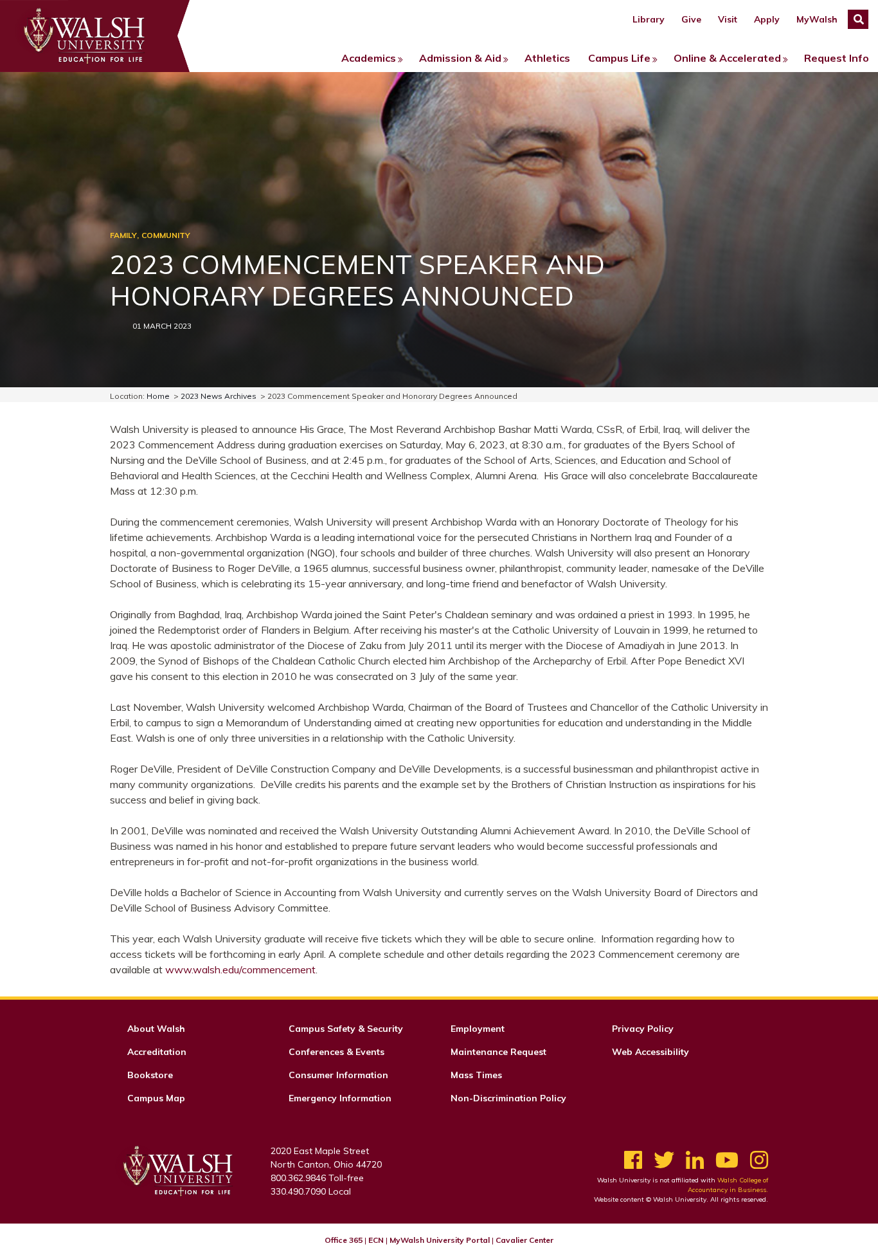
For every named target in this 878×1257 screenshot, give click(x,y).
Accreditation (156, 1052)
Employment (478, 1028)
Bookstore (150, 1075)
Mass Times (476, 1075)
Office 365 (344, 1240)
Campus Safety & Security (346, 1028)
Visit (727, 19)
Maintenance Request (498, 1052)
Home (158, 396)
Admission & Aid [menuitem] (460, 57)
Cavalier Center (524, 1240)
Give (691, 19)
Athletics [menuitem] (547, 57)
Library (648, 19)
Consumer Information (338, 1075)
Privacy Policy (643, 1028)
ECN (376, 1240)
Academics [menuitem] (368, 57)
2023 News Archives (218, 396)
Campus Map (156, 1098)
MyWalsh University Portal (440, 1240)
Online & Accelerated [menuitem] (727, 57)
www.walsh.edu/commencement (240, 969)
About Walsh (156, 1028)
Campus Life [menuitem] (619, 57)
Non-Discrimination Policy (508, 1098)
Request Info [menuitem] (836, 57)
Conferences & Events (336, 1052)
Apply (767, 19)
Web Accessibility (650, 1052)
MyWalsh (817, 19)
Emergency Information (340, 1098)
